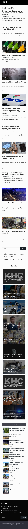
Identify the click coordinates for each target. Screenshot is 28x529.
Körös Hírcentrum (6, 16)
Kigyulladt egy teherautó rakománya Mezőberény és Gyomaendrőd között (12, 369)
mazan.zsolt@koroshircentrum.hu (10, 510)
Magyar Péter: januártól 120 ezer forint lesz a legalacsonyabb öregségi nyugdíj (14, 325)
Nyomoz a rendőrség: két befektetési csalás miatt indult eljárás (13, 310)
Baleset (5, 198)
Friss (5, 51)
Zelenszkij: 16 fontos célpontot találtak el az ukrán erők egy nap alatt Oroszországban (13, 385)
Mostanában (14, 266)
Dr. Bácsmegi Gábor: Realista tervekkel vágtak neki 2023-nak (13, 157)
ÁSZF (21, 512)
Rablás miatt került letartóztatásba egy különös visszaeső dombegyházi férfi (12, 415)
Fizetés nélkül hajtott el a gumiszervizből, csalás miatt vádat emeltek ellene (12, 294)
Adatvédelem (16, 512)
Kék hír (18, 257)
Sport (22, 257)
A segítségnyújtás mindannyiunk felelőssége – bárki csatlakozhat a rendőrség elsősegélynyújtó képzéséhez (13, 399)
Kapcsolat (11, 512)
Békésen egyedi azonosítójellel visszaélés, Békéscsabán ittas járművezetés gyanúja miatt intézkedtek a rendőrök (14, 111)
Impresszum (6, 512)
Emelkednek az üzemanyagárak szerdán (13, 55)
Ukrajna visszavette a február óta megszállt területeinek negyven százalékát (11, 128)
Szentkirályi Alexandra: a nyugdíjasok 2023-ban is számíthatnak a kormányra (13, 173)
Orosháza (21, 254)
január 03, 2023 (14, 16)
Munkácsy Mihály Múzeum (19, 259)
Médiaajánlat (3, 514)
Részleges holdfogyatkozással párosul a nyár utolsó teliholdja (13, 355)
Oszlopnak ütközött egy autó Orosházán (13, 203)
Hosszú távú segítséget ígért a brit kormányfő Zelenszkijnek (12, 28)
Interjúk (5, 259)
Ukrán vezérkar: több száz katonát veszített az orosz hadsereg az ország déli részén (13, 12)
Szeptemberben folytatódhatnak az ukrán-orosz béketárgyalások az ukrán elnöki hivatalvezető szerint (14, 279)
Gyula (5, 257)
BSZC (10, 259)
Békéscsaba (6, 152)
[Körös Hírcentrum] (4, 2)
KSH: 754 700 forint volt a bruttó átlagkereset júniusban (13, 340)
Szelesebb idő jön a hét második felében (14, 82)
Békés (5, 104)
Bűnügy (5, 226)
